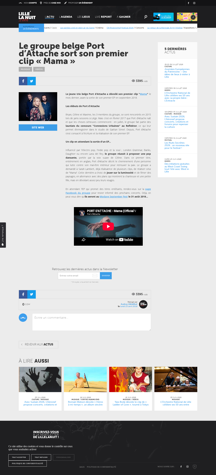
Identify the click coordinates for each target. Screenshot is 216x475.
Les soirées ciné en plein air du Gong (69, 28)
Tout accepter (19, 457)
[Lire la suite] (40, 379)
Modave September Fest (114, 196)
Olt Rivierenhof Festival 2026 (111, 28)
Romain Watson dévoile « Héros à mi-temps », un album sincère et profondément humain (85, 405)
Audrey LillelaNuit (129, 304)
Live (103, 16)
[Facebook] (23, 81)
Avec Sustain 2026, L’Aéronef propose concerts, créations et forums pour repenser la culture (40, 405)
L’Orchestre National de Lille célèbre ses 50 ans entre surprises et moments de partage (176, 405)
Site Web (38, 127)
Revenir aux (39, 344)
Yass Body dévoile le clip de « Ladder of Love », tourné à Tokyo (131, 403)
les (83, 16)
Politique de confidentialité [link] (27, 463)
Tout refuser (41, 457)
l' (65, 16)
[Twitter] (31, 81)
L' (49, 16)
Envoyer (106, 276)
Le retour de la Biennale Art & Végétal (156, 28)
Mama (143, 94)
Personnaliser (63, 457)
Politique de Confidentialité (101, 467)
